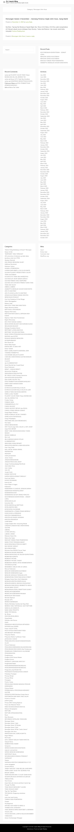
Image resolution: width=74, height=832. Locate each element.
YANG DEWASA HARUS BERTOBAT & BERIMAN (19, 809)
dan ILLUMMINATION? (11, 363)
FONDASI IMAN (9, 402)
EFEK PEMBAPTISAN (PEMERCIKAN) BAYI (17, 381)
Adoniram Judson (9, 266)
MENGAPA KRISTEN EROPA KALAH (15, 581)
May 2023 (43, 122)
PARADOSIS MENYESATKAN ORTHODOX (17, 624)
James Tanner (9, 458)
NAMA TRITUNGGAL (11, 612)
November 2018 (44, 217)
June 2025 (43, 85)
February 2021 (44, 165)
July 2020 (43, 178)
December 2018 (44, 215)
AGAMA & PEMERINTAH (12, 268)
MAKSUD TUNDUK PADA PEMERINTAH (51, 60)
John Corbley (8, 468)
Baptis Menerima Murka (11, 307)
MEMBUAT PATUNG (10, 558)
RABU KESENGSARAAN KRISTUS (15, 707)
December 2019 (44, 192)
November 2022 (44, 126)
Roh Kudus (8, 737)
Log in (42, 250)
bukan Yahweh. (9, 348)
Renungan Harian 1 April (11, 723)
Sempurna (7, 746)
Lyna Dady (29, 22)
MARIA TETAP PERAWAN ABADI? (15, 542)
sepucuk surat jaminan (11, 750)
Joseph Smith (8, 472)
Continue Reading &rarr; (18, 31)
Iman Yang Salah (9, 447)
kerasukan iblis (9, 503)
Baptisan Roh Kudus (10, 311)
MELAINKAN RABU (10, 548)
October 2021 (44, 149)
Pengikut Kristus (9, 659)
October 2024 (44, 97)
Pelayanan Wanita (10, 634)
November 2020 (44, 172)
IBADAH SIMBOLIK (10, 435)
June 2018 (43, 221)
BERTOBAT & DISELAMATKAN (14, 330)
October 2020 (44, 174)
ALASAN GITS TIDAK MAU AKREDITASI (16, 276)
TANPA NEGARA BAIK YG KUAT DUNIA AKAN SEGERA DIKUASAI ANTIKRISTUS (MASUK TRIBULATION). (18, 777)
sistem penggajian (10, 764)
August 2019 (43, 200)
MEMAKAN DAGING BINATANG (14, 552)
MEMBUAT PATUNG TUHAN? (13, 560)
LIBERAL (7, 530)
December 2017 (44, 233)
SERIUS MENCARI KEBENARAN (14, 752)
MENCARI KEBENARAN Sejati (13, 573)
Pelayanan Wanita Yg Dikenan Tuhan (15, 637)
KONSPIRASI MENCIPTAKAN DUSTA (21, 81)
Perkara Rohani (9, 688)
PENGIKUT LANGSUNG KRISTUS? (15, 661)
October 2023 (44, 114)
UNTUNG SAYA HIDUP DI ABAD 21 (15, 805)
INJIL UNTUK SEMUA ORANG (13, 449)
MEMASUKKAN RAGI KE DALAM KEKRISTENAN (19, 554)
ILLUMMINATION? (10, 441)
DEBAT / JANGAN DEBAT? (12, 369)
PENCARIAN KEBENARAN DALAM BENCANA (18, 647)
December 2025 (44, 79)
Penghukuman (9, 655)
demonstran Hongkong (11, 371)
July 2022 (43, 134)
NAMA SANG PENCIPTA (12, 610)
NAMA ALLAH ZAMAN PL (12, 608)
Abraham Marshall (10, 260)
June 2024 (43, 102)
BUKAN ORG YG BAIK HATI (13, 346)
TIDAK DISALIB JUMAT (11, 789)
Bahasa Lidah (8, 303)
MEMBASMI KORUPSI (11, 556)
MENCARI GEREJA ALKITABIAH (49, 56)
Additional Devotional (10, 264)
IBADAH (7, 433)
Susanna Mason (9, 766)
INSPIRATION (9, 451)
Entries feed (43, 252)
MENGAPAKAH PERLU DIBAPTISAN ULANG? (18, 589)
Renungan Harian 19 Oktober (13, 725)
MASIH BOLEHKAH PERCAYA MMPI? (16, 544)
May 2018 (43, 223)
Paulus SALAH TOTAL (11, 628)
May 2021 (43, 159)
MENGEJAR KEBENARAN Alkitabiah (15, 593)
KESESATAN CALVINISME (12, 509)
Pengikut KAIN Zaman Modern (13, 657)
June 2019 (43, 204)
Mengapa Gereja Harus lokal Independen (16, 579)
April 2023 (43, 124)
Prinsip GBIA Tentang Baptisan (13, 702)
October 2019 (44, 196)
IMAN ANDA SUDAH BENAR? (13, 443)
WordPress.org (44, 256)
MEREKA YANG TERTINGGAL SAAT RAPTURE (18, 606)
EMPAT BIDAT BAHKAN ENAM (14, 383)
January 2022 (44, 145)
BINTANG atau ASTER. (11, 336)
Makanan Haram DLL (10, 536)
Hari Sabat (8, 422)
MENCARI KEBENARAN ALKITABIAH (15, 571)
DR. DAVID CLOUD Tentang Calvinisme (16, 375)
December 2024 (44, 93)
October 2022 (44, 128)
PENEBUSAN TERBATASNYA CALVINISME (17, 651)
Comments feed (44, 254)
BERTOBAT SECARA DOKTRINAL (14, 332)
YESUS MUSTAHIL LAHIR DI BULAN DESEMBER (19, 814)
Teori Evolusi (8, 781)
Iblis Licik (7, 437)
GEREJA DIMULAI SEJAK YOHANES (15, 414)
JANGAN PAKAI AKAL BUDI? (13, 462)
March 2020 (43, 186)
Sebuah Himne (9, 742)
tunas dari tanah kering (11, 797)
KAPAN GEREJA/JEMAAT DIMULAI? (15, 476)
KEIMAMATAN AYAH (11, 492)
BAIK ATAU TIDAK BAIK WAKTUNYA (15, 305)
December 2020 (44, 169)
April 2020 (43, 184)
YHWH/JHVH (8, 816)
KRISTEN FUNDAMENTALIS (13, 515)
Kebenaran (8, 486)
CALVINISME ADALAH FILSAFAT (14, 355)
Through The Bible (10, 785)
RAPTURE (8, 711)
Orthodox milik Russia (11, 620)
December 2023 (44, 112)
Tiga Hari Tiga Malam (11, 791)
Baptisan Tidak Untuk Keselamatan (14, 318)
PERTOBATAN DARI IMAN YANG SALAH (16, 696)
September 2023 (45, 116)
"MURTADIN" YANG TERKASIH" (14, 254)
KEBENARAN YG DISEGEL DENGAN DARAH (18, 488)
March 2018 (43, 227)
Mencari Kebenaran (10, 569)
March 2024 (43, 108)
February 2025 (44, 89)
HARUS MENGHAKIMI (11, 425)
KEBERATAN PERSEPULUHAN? (14, 490)
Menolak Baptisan (10, 597)
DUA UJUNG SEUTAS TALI (12, 379)
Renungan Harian (9, 721)
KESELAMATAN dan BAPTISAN (14, 505)
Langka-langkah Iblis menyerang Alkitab (16, 523)
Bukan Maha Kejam (10, 344)
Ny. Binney (8, 614)
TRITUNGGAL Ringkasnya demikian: (15, 793)
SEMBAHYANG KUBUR (11, 744)
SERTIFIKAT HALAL (10, 754)
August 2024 (43, 99)
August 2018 (43, 219)
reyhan (6, 75)
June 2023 (43, 120)
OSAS (6, 622)
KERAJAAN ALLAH (10, 501)
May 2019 (43, 206)
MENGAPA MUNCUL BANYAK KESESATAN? (18, 583)
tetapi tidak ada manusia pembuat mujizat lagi (17, 783)
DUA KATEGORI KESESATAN (13, 377)
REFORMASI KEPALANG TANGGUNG (16, 719)
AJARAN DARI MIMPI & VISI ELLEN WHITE (17, 270)
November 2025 (44, 81)
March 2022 (43, 141)
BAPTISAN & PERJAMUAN (13, 309)
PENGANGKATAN (10, 653)
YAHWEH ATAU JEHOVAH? (13, 807)
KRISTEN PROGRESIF (11, 519)
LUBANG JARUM (10, 534)
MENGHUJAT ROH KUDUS (12, 595)
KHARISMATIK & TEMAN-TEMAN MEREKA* (17, 511)
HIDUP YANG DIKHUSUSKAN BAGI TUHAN (17, 431)
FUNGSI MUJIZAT (10, 406)
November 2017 (44, 235)
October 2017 (44, 237)
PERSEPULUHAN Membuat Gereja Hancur (17, 694)
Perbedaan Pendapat (10, 674)
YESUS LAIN (8, 812)
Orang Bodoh (8, 618)
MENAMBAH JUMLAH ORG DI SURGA (16, 567)
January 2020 (44, 190)
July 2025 (43, 83)
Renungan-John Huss (18, 36)
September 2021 (45, 151)
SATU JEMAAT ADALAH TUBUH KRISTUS (17, 740)
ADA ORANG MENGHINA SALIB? (14, 262)
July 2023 (43, 118)
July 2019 (43, 202)
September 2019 (45, 198)
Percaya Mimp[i (9, 676)
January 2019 (44, 213)
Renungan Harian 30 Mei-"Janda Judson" (16, 729)
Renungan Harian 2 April (11, 727)
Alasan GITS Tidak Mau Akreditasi (20, 79)
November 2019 (44, 194)
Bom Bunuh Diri (9, 342)
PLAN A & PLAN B (10, 698)
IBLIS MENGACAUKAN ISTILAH (14, 439)
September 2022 (45, 130)
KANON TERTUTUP (10, 474)
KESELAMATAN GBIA (11, 507)
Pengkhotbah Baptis (10, 663)
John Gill (7, 470)
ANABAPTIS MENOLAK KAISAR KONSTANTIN (54, 62)
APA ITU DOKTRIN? (10, 291)
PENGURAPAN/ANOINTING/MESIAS (15, 665)
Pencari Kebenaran (10, 645)
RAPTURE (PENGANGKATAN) (13, 713)
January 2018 (44, 231)
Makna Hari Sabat (14, 87)
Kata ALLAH (8, 482)
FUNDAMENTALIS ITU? (11, 404)
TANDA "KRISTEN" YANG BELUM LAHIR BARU (18, 768)
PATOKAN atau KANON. (12, 626)
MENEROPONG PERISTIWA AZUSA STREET (18, 577)
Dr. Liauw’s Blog (12, 1)
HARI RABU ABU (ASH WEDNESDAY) (16, 420)
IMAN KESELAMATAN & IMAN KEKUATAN (17, 445)
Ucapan (7, 801)
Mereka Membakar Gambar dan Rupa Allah (17, 604)
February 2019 (44, 211)
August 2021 (43, 153)
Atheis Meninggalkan (10, 301)
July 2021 (43, 155)
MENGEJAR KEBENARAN (12, 591)
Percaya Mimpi (9, 678)
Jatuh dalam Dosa (10, 466)
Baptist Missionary (10, 320)
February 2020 (44, 188)
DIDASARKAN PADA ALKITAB (13, 373)
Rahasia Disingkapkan (11, 709)
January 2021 (44, 167)
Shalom (7, 760)
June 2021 (43, 157)
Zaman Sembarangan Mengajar (13, 818)
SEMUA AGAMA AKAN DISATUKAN (15, 748)
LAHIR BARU (8, 521)
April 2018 (43, 225)
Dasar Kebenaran (9, 367)
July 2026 (43, 75)
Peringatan (8, 680)
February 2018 (44, 229)
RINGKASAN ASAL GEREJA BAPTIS (15, 733)
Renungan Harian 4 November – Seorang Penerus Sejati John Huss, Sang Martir (37, 19)
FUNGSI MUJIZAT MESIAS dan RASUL (16, 408)
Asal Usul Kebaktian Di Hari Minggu (15, 299)
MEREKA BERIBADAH (11, 602)
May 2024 (43, 104)
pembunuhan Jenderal (11, 639)
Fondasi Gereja (9, 400)
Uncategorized (9, 803)
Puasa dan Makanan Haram (12, 704)
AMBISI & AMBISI (10, 287)
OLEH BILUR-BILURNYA (12, 616)
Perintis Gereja (9, 682)
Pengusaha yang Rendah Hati (13, 670)
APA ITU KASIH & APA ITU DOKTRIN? (16, 293)
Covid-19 (7, 361)
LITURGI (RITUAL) (10, 532)
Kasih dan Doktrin (10, 478)
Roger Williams (9, 735)
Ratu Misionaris (9, 717)
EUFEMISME (8, 385)
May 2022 (43, 139)
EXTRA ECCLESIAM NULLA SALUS (15, 388)
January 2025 (44, 91)
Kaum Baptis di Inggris (11, 484)
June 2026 (43, 77)
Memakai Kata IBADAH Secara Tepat (15, 550)
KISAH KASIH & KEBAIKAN (13, 513)
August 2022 (43, 132)
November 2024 (44, 95)
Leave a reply (30, 36)
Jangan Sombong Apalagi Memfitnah (15, 464)
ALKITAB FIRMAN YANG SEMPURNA (15, 280)
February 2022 (44, 143)
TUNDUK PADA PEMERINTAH (13, 799)
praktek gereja (9, 700)
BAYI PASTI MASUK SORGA (13, 322)
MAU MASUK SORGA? (11, 546)
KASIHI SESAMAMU (11, 480)
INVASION (8, 453)
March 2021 (43, 163)
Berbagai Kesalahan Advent (12, 328)
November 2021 (44, 147)
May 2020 (43, 182)
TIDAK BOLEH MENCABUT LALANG (15, 787)
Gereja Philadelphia (10, 418)
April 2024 (43, 106)
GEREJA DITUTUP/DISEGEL (13, 416)
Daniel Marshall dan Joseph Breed (14, 365)
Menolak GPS (9, 600)
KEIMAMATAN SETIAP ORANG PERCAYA (17, 494)
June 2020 (43, 180)
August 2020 (43, 176)
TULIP (6, 795)
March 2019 (43, 208)
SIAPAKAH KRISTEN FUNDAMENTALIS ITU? (18, 762)
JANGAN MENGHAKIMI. (12, 460)
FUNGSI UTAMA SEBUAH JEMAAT (15, 410)
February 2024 (44, 110)
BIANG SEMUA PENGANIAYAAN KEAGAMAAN (18, 334)
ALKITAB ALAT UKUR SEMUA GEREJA (16, 278)
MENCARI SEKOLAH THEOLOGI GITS (16, 575)
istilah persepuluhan (10, 455)
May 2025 (43, 87)
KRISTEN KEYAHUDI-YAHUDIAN (14, 517)
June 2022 (43, 136)
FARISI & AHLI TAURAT (11, 394)
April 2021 (43, 161)
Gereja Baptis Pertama (11, 412)
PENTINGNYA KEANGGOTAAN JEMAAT (16, 672)
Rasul (6, 715)
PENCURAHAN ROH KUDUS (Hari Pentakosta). (18, 649)
